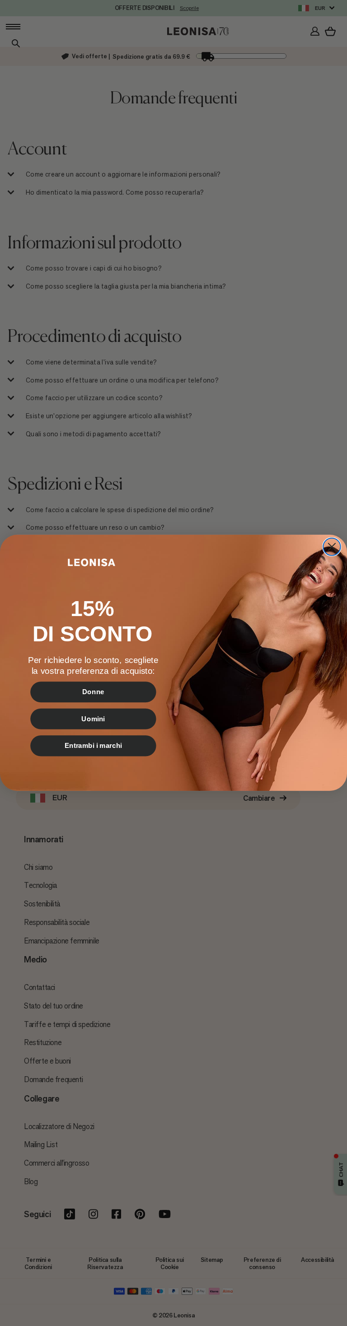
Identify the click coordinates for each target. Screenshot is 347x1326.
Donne (93, 692)
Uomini (93, 719)
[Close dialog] (331, 547)
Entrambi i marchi (93, 745)
